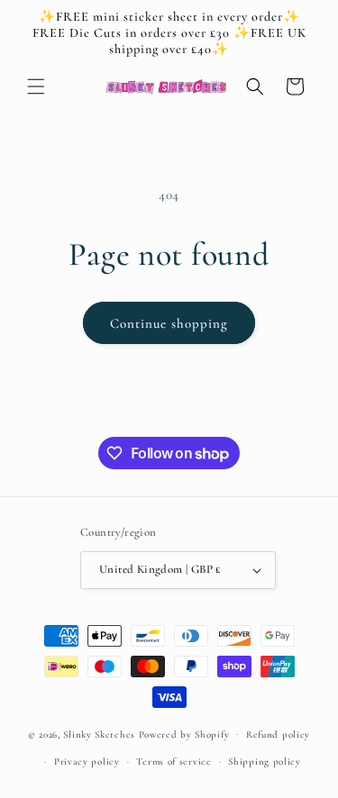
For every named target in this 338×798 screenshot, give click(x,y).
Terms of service (173, 761)
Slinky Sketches (100, 733)
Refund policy (278, 734)
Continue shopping (169, 323)
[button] (36, 86)
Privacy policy (87, 761)
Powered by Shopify (184, 733)
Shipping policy (264, 761)
